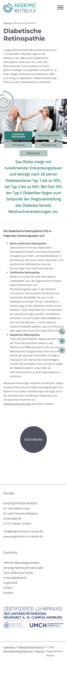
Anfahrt (8, 587)
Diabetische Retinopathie (18, 135)
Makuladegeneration (49, 135)
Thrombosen (18, 145)
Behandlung (33, 153)
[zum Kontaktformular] (62, 350)
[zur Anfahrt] (62, 341)
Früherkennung (48, 145)
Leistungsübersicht (15, 577)
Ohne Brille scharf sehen (18, 572)
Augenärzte (10, 582)
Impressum (9, 647)
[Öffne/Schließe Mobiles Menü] (60, 8)
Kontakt (8, 592)
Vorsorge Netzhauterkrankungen (23, 567)
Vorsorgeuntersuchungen (17, 404)
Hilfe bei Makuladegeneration (21, 562)
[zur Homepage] (19, 8)
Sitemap (39, 651)
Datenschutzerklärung (30, 647)
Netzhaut (7, 23)
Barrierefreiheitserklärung (18, 651)
